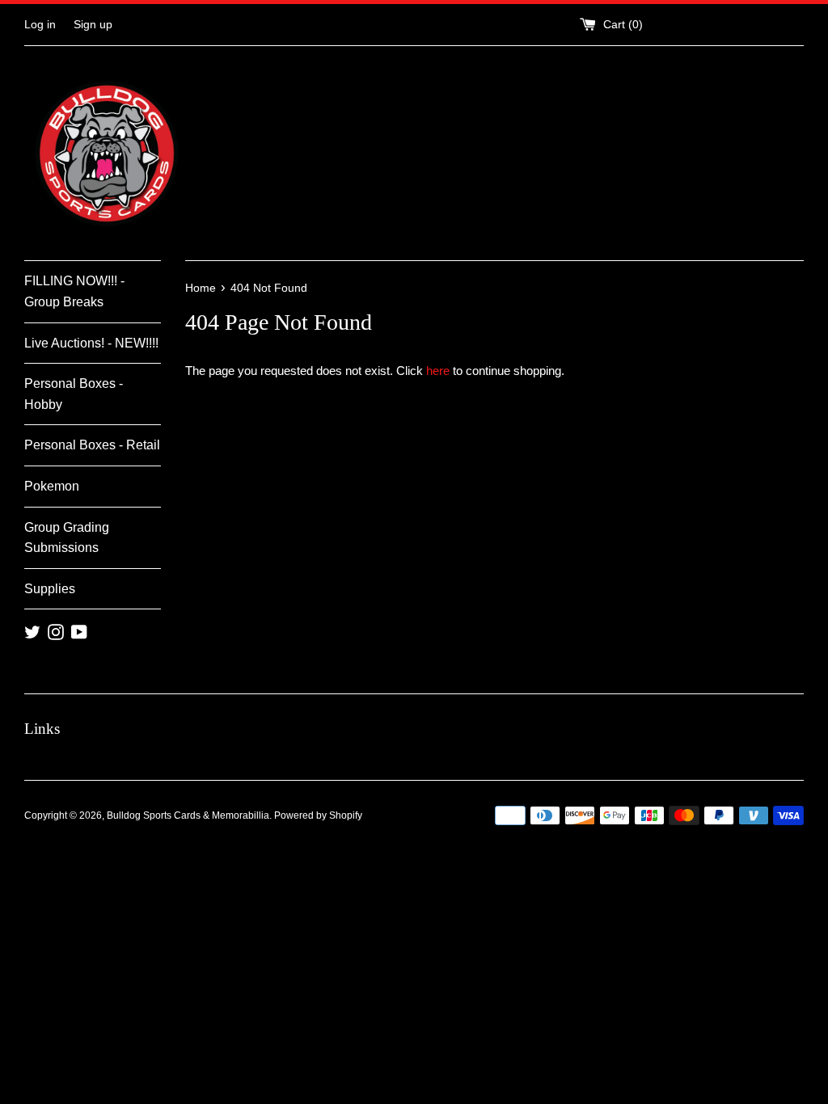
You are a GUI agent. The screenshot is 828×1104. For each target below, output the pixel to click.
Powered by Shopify (318, 815)
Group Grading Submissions (66, 537)
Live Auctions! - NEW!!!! (91, 343)
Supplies (49, 589)
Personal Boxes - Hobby (73, 394)
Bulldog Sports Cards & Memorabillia (188, 815)
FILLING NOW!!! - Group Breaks (74, 291)
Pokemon (51, 486)
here (438, 370)
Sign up (93, 25)
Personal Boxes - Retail (92, 445)
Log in (40, 25)
